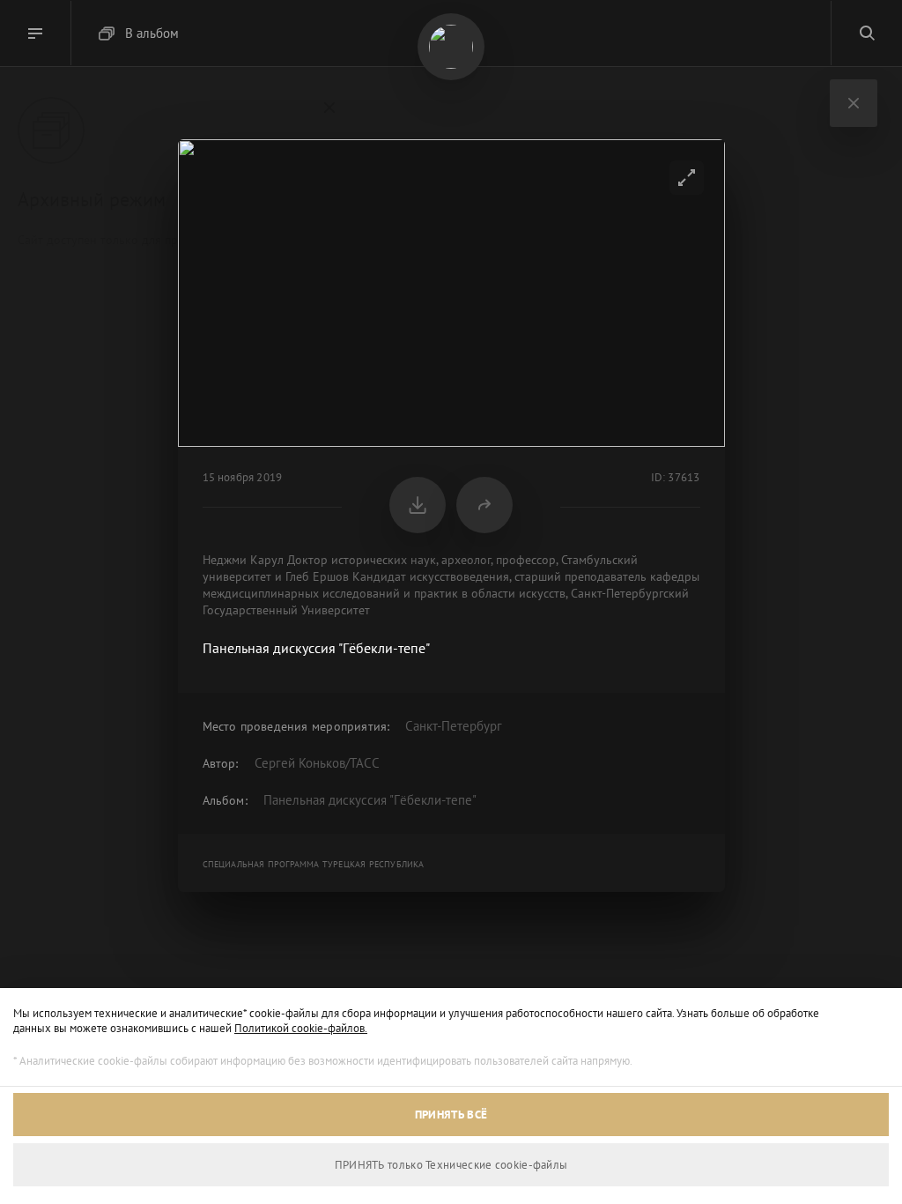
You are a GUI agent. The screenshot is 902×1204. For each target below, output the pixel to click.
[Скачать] (417, 505)
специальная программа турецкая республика (314, 864)
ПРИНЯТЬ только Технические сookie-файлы (451, 1164)
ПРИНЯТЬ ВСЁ (451, 1114)
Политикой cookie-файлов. (300, 1028)
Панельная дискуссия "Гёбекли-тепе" (370, 800)
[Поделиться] (484, 505)
